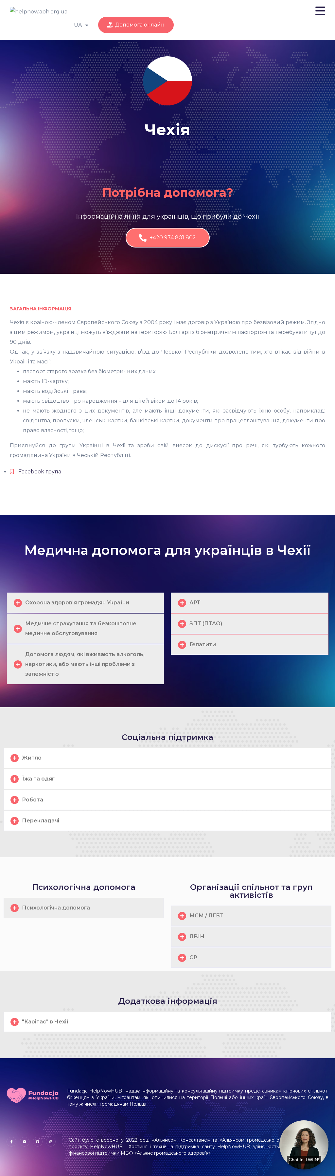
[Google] (38, 1142)
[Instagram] (51, 1142)
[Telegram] (24, 1142)
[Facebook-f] (11, 1142)
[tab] (85, 603)
